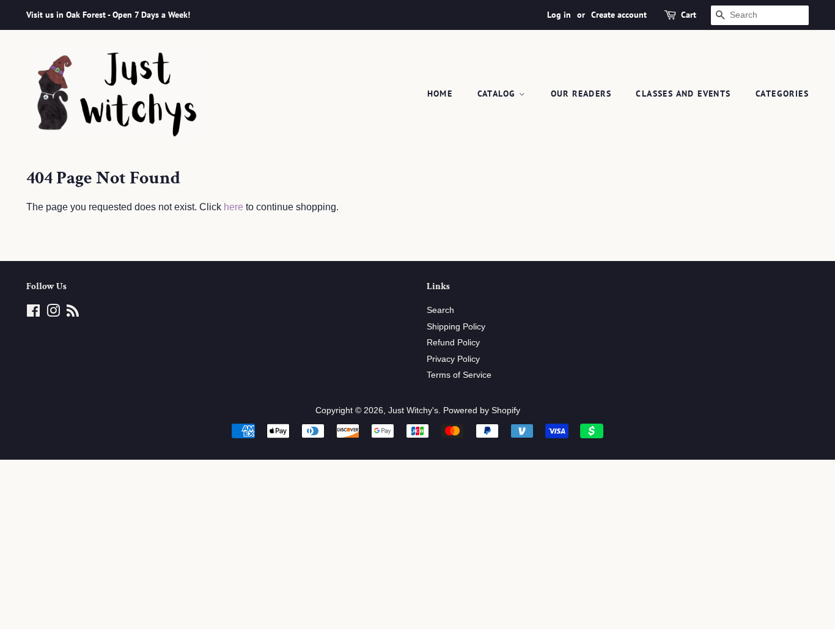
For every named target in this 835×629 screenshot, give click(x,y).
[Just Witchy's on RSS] (72, 313)
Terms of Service (459, 375)
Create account (619, 14)
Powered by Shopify (481, 410)
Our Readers (581, 93)
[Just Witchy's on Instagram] (53, 313)
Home (440, 93)
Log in (559, 14)
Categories (782, 93)
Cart (688, 14)
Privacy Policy (453, 359)
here (233, 207)
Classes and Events (683, 93)
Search (440, 310)
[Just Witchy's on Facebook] (33, 313)
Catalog (498, 93)
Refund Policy (453, 342)
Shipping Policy (456, 326)
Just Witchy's (413, 410)
